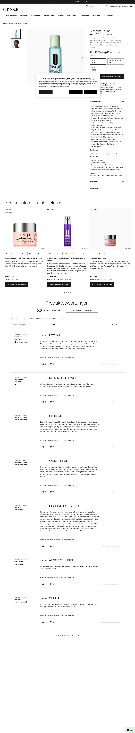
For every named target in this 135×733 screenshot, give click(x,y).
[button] (130, 730)
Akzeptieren (90, 91)
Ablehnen (75, 91)
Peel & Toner (22, 23)
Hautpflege (13, 23)
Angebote (85, 15)
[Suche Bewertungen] (54, 325)
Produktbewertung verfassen (82, 310)
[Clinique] (10, 9)
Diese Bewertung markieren (110, 364)
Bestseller (23, 15)
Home (5, 23)
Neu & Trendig (11, 15)
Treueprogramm (108, 15)
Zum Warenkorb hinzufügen (111, 76)
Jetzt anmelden (119, 88)
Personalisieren (46, 91)
